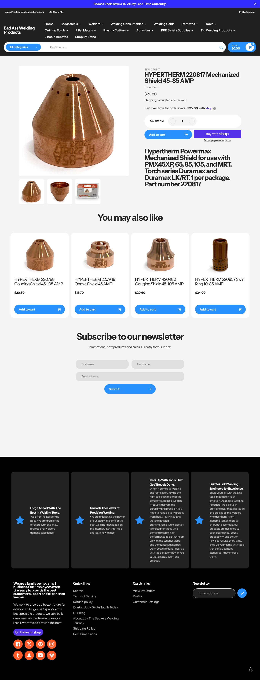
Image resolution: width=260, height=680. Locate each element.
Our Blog (79, 613)
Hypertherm (151, 87)
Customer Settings (146, 602)
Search (78, 591)
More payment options (217, 140)
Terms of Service (84, 596)
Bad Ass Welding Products (19, 30)
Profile (137, 596)
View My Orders (144, 591)
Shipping (150, 100)
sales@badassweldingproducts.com (24, 11)
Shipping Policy (84, 628)
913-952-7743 (56, 11)
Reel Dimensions (85, 634)
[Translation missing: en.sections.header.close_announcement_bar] (255, 4)
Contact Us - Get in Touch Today (95, 607)
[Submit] (242, 593)
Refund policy (83, 602)
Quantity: (157, 121)
